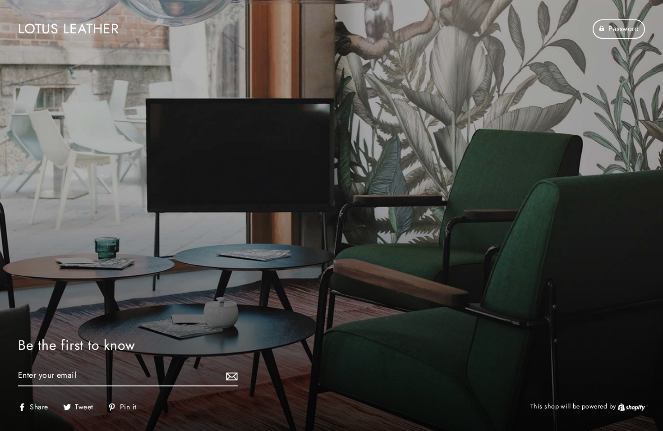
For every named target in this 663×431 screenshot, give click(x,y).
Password (623, 28)
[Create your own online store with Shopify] (631, 406)
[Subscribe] (230, 375)
